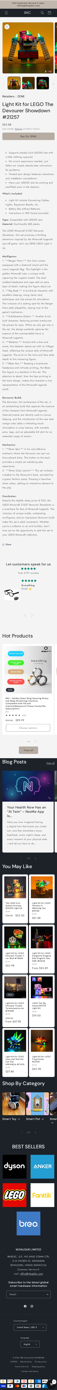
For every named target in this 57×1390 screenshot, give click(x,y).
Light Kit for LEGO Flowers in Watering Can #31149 (41, 907)
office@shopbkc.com (31, 1274)
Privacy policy (41, 1361)
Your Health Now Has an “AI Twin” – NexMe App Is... (26, 811)
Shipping (18, 129)
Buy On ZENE (28, 136)
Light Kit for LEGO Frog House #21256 (41, 1059)
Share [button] (8, 544)
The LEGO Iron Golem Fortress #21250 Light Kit (14, 905)
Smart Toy (9, 1119)
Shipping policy (38, 1366)
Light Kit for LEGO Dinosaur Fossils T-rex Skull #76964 (15, 956)
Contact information (30, 1371)
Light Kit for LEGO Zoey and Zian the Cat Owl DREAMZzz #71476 (15, 1060)
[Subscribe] (47, 1294)
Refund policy (26, 1361)
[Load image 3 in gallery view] (42, 83)
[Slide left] (3, 83)
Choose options (28, 728)
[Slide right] (53, 83)
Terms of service (22, 1366)
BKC (22, 1357)
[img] (28, 568)
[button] (6, 12)
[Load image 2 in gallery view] (28, 83)
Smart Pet (33, 1119)
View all (28, 750)
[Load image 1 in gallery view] (14, 83)
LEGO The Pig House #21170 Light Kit (39, 1006)
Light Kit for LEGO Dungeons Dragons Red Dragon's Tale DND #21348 (41, 957)
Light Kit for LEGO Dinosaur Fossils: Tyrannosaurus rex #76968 (15, 1007)
